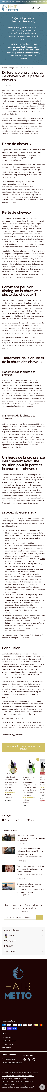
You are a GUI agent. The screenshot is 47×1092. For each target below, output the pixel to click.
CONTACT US (22, 1084)
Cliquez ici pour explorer (32, 728)
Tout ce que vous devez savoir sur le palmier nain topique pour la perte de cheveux (30, 869)
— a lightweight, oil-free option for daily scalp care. (23, 50)
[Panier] (38, 7)
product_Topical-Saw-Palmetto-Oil (31, 856)
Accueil (4, 68)
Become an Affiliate (9, 1084)
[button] (10, 792)
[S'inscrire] (39, 917)
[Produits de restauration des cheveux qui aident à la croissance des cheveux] (8, 837)
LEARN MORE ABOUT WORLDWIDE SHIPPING (18, 1076)
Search (35, 1073)
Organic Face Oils (8, 1044)
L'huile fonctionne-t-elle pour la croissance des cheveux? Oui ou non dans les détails (30, 851)
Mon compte (6, 1047)
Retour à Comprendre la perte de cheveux (25, 747)
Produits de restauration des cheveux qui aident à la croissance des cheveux (31, 838)
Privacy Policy (7, 1078)
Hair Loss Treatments (9, 1041)
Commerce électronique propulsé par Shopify (18, 1087)
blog (18, 856)
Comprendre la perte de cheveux (20, 68)
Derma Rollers (7, 1037)
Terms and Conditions (22, 1078)
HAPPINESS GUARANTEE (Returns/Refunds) (17, 1081)
